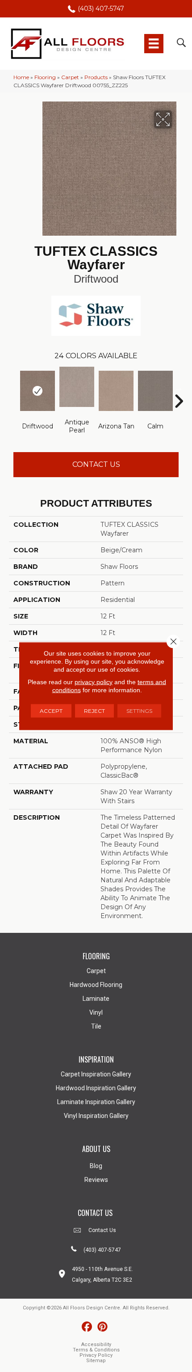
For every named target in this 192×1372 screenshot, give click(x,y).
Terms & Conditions (96, 1349)
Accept (51, 710)
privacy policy (94, 682)
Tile (96, 1026)
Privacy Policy (96, 1355)
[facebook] (86, 1327)
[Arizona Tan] (116, 390)
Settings (139, 710)
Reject (94, 710)
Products (96, 77)
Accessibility (96, 1344)
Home (21, 77)
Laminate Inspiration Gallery (96, 1101)
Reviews (96, 1179)
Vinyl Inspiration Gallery (96, 1115)
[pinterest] (102, 1327)
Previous (13, 387)
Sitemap (96, 1360)
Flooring (45, 77)
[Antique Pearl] (76, 386)
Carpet (70, 77)
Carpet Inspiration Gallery (96, 1074)
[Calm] (155, 390)
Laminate (96, 998)
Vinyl (96, 1012)
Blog (96, 1165)
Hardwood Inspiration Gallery (96, 1088)
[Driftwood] (37, 390)
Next (178, 387)
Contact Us (96, 464)
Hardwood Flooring (96, 984)
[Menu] (153, 43)
